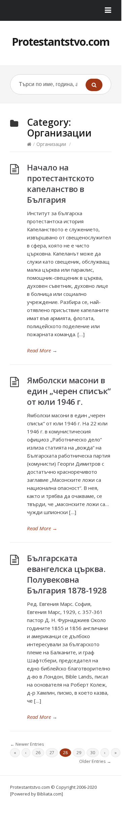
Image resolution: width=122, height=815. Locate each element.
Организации (51, 144)
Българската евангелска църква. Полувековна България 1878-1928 (66, 574)
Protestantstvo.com (61, 41)
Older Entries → (95, 761)
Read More (42, 350)
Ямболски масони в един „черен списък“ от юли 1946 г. (69, 391)
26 (38, 752)
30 (92, 752)
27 (52, 752)
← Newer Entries (27, 744)
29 (79, 752)
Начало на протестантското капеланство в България (60, 183)
